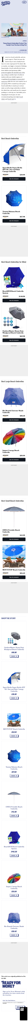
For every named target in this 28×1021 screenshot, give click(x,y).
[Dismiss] (26, 1008)
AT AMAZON (13, 656)
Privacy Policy (5, 1003)
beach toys (11, 99)
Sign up (19, 1007)
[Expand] (21, 1008)
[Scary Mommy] (6, 3)
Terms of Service (20, 1002)
